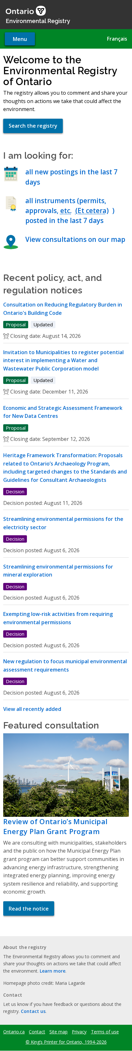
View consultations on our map (75, 239)
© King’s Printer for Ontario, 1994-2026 (66, 1042)
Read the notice (29, 908)
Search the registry (33, 125)
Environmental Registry (38, 20)
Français (117, 38)
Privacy (79, 1032)
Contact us (33, 1011)
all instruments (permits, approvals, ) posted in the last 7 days (69, 210)
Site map (58, 1032)
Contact (37, 1032)
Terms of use (105, 1032)
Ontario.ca (14, 1032)
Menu (20, 39)
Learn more (52, 971)
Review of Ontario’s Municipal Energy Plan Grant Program (55, 826)
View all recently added (32, 709)
